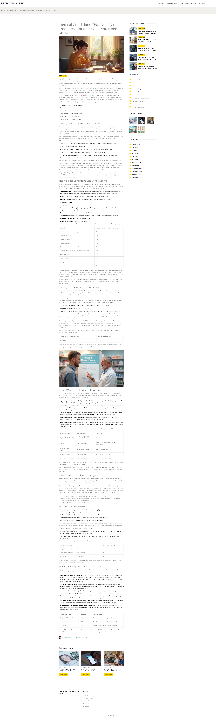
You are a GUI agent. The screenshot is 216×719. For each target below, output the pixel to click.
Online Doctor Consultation (140, 98)
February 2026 (136, 162)
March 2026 (135, 159)
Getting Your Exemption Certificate (70, 111)
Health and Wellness (138, 92)
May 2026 (135, 153)
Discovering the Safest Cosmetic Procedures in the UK (113, 670)
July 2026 (135, 147)
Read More (62, 674)
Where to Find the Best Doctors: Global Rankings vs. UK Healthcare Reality (147, 68)
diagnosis (79, 95)
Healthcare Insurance (138, 83)
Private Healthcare (138, 80)
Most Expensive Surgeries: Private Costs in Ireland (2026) (147, 33)
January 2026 (136, 165)
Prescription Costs (80, 637)
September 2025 (137, 177)
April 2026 (135, 156)
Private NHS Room (172, 3)
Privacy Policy (87, 704)
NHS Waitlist (161, 3)
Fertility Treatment (138, 107)
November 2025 (137, 171)
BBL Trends (202, 3)
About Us (86, 695)
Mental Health (136, 104)
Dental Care (135, 95)
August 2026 (136, 144)
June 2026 (135, 150)
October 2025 (136, 174)
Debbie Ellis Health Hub (14, 3)
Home (3, 10)
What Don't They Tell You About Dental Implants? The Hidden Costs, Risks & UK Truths (68, 671)
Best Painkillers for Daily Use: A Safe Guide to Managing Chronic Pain (147, 42)
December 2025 (137, 168)
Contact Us (86, 701)
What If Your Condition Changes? (70, 116)
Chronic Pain (136, 86)
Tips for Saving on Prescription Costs (70, 119)
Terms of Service (88, 698)
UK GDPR (86, 706)
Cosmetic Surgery (137, 89)
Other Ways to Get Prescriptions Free (71, 113)
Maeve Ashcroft (67, 637)
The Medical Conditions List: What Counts (72, 108)
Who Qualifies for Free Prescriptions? (71, 105)
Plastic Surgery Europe (188, 3)
